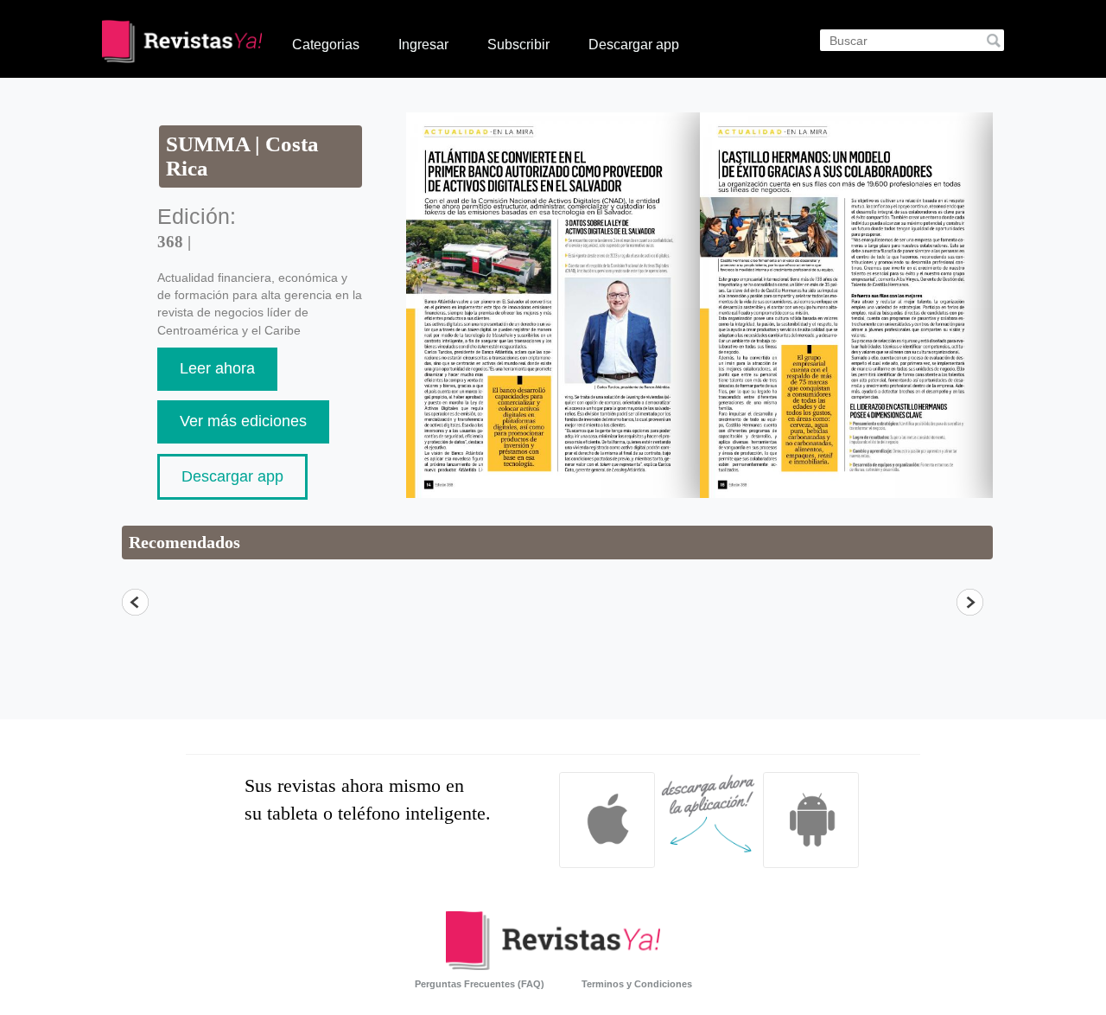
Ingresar (423, 44)
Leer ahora (217, 368)
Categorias (325, 44)
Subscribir (518, 44)
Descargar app (633, 44)
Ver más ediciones (243, 421)
